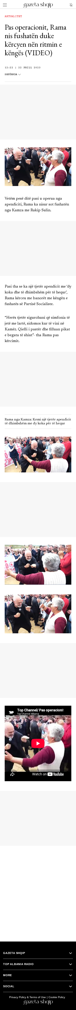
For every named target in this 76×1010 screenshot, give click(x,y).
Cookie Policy (57, 997)
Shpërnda (11, 74)
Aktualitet (13, 16)
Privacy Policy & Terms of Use (27, 997)
